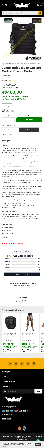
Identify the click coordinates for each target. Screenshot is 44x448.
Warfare (11, 80)
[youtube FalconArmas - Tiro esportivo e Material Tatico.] (16, 363)
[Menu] (3, 5)
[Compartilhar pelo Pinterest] (26, 301)
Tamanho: (5, 107)
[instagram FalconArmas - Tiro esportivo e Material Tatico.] (10, 363)
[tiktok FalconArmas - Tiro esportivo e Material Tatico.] (22, 363)
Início (3, 63)
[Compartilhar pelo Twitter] (23, 301)
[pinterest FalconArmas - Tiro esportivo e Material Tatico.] (28, 363)
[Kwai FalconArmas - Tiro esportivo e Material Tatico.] (34, 363)
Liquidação (8, 63)
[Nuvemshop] (22, 439)
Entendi (38, 444)
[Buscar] (40, 13)
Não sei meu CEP (7, 134)
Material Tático (15, 63)
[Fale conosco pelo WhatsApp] (6, 5)
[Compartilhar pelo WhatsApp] (16, 301)
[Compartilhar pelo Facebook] (20, 301)
